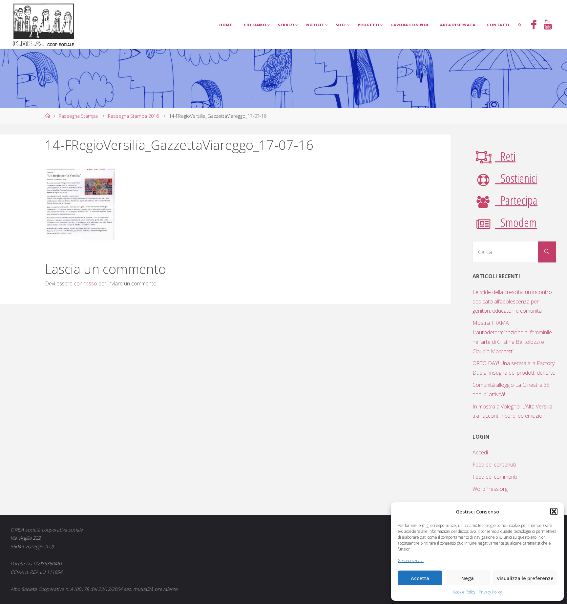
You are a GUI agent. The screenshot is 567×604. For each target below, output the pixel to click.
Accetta (420, 578)
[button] (554, 511)
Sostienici (516, 178)
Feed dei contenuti (494, 464)
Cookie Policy (464, 592)
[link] (520, 24)
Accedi (480, 452)
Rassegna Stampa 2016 (133, 116)
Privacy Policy (490, 592)
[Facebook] (534, 25)
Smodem (516, 222)
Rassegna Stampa (78, 116)
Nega (467, 578)
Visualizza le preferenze (525, 578)
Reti (505, 156)
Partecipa (516, 200)
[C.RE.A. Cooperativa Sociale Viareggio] (43, 24)
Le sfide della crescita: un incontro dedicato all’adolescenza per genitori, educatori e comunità (512, 301)
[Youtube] (548, 25)
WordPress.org (490, 488)
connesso (85, 283)
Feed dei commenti (494, 476)
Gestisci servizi (411, 560)
